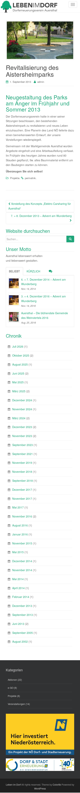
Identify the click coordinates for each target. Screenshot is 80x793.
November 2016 (22, 516)
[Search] (70, 239)
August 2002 (20, 641)
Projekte (14, 178)
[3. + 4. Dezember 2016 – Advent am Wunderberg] (14, 300)
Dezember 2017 (22, 489)
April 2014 (18, 588)
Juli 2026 (17, 346)
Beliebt (14, 271)
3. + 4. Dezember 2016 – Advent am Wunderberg (43, 298)
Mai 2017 (18, 507)
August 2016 (20, 525)
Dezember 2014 (22, 561)
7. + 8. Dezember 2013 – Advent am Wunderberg (41, 216)
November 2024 (22, 409)
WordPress (40, 788)
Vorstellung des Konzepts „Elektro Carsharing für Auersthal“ (39, 206)
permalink (30, 178)
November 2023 (22, 436)
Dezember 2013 (22, 606)
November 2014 (22, 570)
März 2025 (18, 391)
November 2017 (22, 498)
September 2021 (22, 454)
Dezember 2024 (22, 400)
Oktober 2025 (20, 355)
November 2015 (22, 543)
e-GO (10, 687)
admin (40, 82)
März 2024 (18, 418)
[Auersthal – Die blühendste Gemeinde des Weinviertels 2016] (14, 317)
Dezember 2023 (22, 427)
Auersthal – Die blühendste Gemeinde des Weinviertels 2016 (44, 315)
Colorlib (57, 784)
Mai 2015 (18, 552)
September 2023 (22, 445)
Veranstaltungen (16, 704)
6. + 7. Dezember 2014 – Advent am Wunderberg (43, 281)
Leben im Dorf (13, 784)
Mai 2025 (18, 382)
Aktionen (12, 679)
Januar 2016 (20, 534)
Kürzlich (33, 271)
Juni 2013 (18, 624)
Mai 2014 (18, 579)
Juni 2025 (18, 373)
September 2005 (22, 633)
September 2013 (22, 615)
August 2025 (20, 364)
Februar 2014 (20, 597)
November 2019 (22, 463)
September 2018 (22, 481)
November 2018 (22, 472)
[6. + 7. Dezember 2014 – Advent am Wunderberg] (14, 283)
